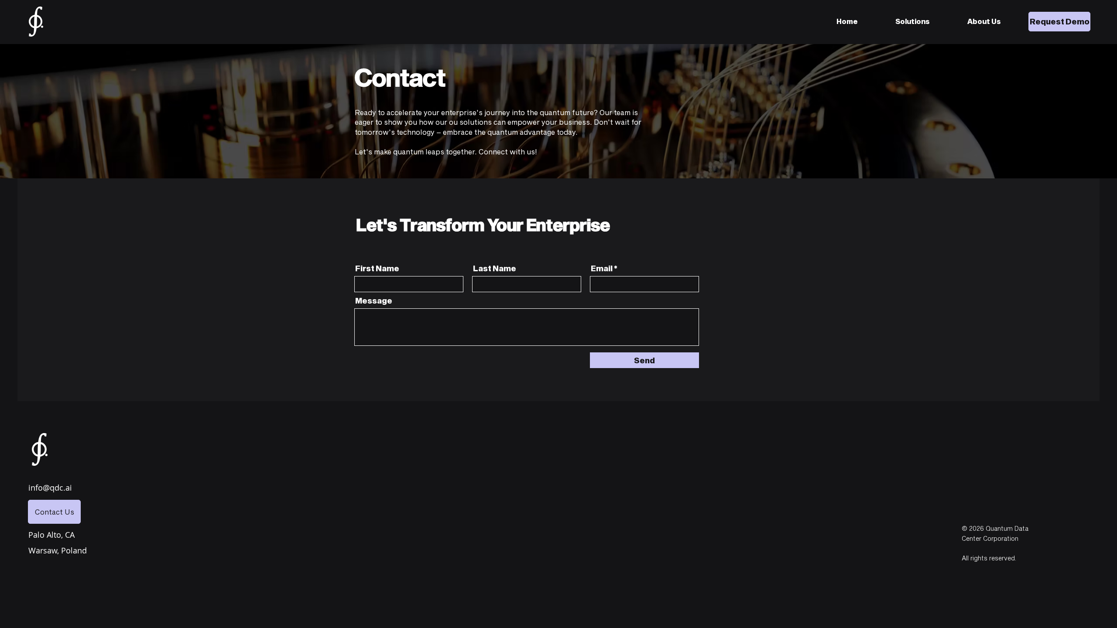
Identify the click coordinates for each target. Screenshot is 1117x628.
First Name (377, 268)
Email (602, 268)
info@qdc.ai (50, 487)
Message (373, 300)
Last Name (494, 268)
